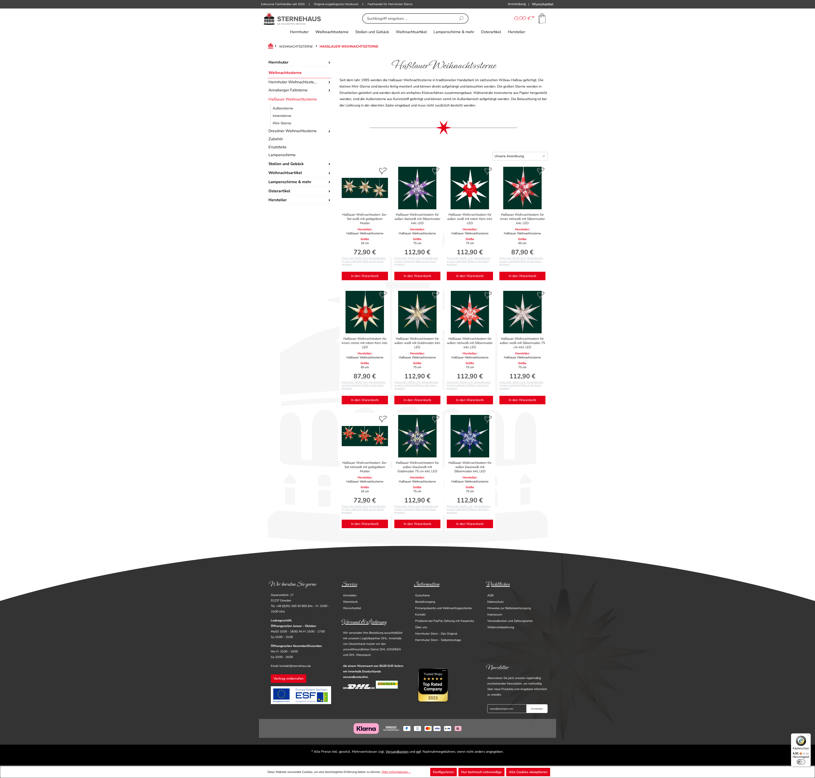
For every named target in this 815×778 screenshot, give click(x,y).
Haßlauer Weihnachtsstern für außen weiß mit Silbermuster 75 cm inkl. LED (522, 343)
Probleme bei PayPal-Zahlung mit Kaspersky (444, 621)
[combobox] (409, 18)
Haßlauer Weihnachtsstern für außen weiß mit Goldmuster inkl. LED (417, 343)
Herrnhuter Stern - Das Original (436, 634)
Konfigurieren (443, 772)
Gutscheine (422, 595)
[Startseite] (269, 46)
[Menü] (808, 735)
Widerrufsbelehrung (500, 627)
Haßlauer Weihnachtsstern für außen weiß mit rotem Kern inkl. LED (469, 218)
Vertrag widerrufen (289, 678)
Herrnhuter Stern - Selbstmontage (438, 640)
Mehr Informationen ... (396, 772)
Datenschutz (495, 602)
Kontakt (420, 614)
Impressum (494, 614)
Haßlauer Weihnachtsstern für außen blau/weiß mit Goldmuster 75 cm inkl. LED (417, 467)
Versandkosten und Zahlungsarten (510, 621)
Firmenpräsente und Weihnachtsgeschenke (443, 608)
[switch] (801, 761)
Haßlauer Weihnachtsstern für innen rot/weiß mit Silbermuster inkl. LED (522, 218)
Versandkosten (397, 751)
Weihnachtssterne (285, 72)
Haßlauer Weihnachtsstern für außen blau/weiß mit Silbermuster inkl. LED (469, 467)
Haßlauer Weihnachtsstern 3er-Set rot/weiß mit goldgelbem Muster (364, 467)
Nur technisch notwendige (481, 772)
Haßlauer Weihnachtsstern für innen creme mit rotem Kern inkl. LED (365, 343)
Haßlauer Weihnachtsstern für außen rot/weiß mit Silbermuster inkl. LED (470, 343)
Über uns (421, 627)
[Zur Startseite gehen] (292, 18)
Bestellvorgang (425, 602)
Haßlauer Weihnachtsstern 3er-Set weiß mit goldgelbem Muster (364, 218)
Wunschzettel (352, 608)
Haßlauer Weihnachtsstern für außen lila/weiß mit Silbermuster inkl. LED (417, 218)
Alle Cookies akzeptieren (528, 772)
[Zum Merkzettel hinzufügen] (383, 171)
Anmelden (350, 595)
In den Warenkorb (364, 276)
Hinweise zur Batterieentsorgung (509, 608)
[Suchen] (461, 18)
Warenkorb (350, 602)
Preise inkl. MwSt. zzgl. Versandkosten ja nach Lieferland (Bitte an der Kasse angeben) (364, 261)
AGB (490, 595)
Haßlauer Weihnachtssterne (292, 99)
